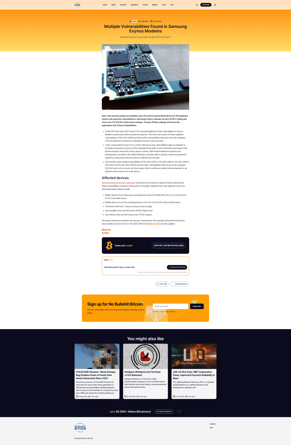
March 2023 (154, 224)
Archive (105, 233)
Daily (164, 5)
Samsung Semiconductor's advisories (118, 183)
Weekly (155, 5)
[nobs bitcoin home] (77, 4)
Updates (123, 5)
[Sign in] (215, 4)
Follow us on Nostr (164, 411)
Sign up (213, 424)
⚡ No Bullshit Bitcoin (177, 267)
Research (134, 5)
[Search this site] (197, 4)
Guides (145, 5)
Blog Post (106, 229)
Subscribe (206, 5)
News (113, 5)
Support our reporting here (169, 245)
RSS (172, 5)
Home (105, 5)
